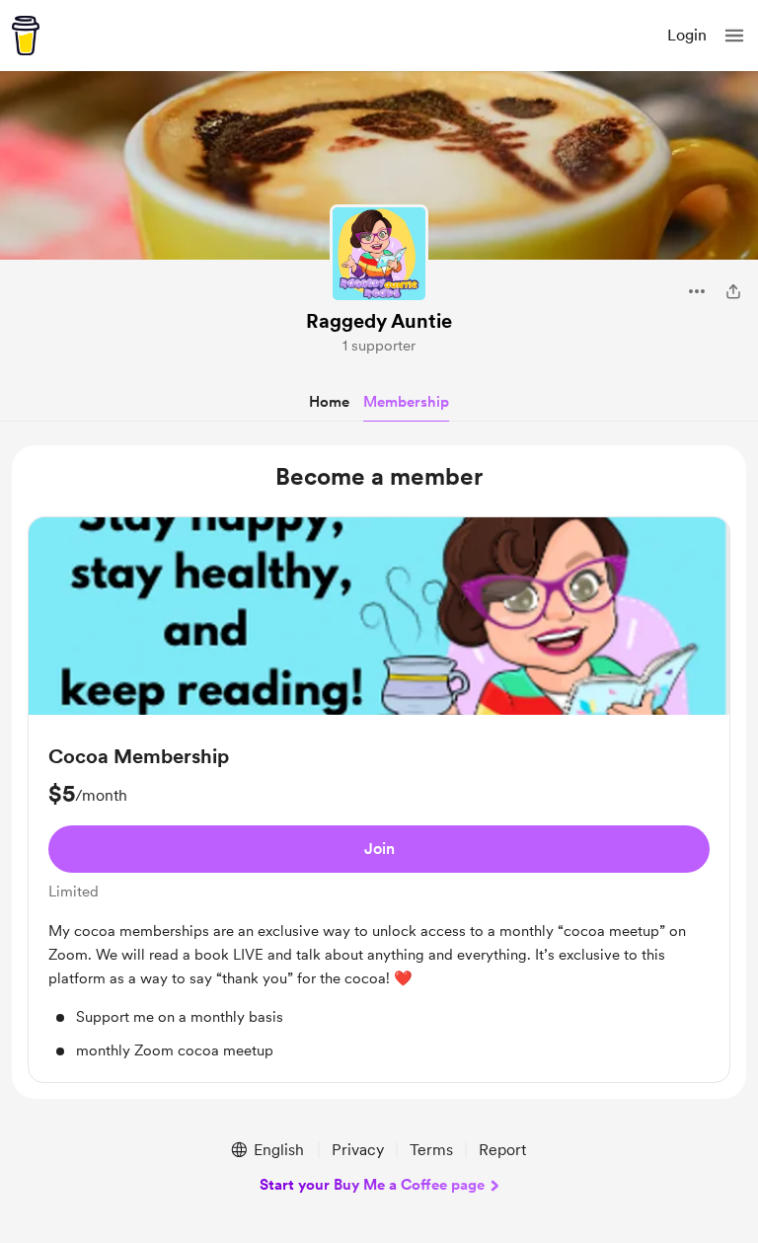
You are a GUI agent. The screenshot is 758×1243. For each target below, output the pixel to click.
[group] (379, 799)
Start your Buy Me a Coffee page (372, 1185)
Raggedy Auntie (379, 321)
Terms (431, 1149)
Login (687, 35)
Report (502, 1149)
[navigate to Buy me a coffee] (25, 35)
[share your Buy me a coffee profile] (733, 291)
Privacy (358, 1149)
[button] (734, 35)
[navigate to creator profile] (379, 253)
